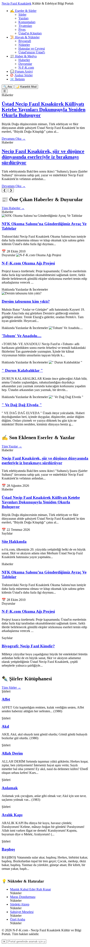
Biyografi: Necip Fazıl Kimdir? (28, 646)
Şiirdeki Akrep (19, 904)
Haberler (24, 60)
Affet (6, 699)
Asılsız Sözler (23, 75)
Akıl (5, 726)
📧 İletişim (17, 79)
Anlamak (10, 788)
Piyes (22, 29)
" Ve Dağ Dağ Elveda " (22, 405)
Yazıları (23, 18)
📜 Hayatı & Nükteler (25, 37)
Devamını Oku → (14, 138)
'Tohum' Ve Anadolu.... (21, 336)
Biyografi (24, 41)
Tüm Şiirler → (11, 687)
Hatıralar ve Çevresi (31, 48)
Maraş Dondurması (22, 897)
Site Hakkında (14, 541)
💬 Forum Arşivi (21, 71)
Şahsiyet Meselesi (21, 912)
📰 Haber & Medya (23, 56)
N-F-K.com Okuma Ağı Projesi (28, 263)
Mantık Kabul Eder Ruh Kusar (30, 889)
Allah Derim (12, 753)
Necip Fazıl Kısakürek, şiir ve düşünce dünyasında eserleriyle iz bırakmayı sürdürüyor (43, 157)
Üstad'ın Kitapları (30, 33)
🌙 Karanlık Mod (26, 86)
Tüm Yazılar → (12, 446)
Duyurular (25, 64)
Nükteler (24, 45)
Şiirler (22, 14)
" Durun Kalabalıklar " (22, 370)
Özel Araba (17, 919)
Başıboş (8, 849)
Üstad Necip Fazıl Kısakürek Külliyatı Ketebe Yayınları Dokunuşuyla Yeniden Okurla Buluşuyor (43, 109)
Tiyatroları (25, 26)
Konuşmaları (26, 22)
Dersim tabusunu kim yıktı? (26, 301)
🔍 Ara (7, 86)
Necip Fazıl (16, 3)
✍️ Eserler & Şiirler (23, 11)
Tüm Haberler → (13, 208)
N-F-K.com (26, 67)
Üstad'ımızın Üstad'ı (31, 52)
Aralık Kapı (12, 815)
